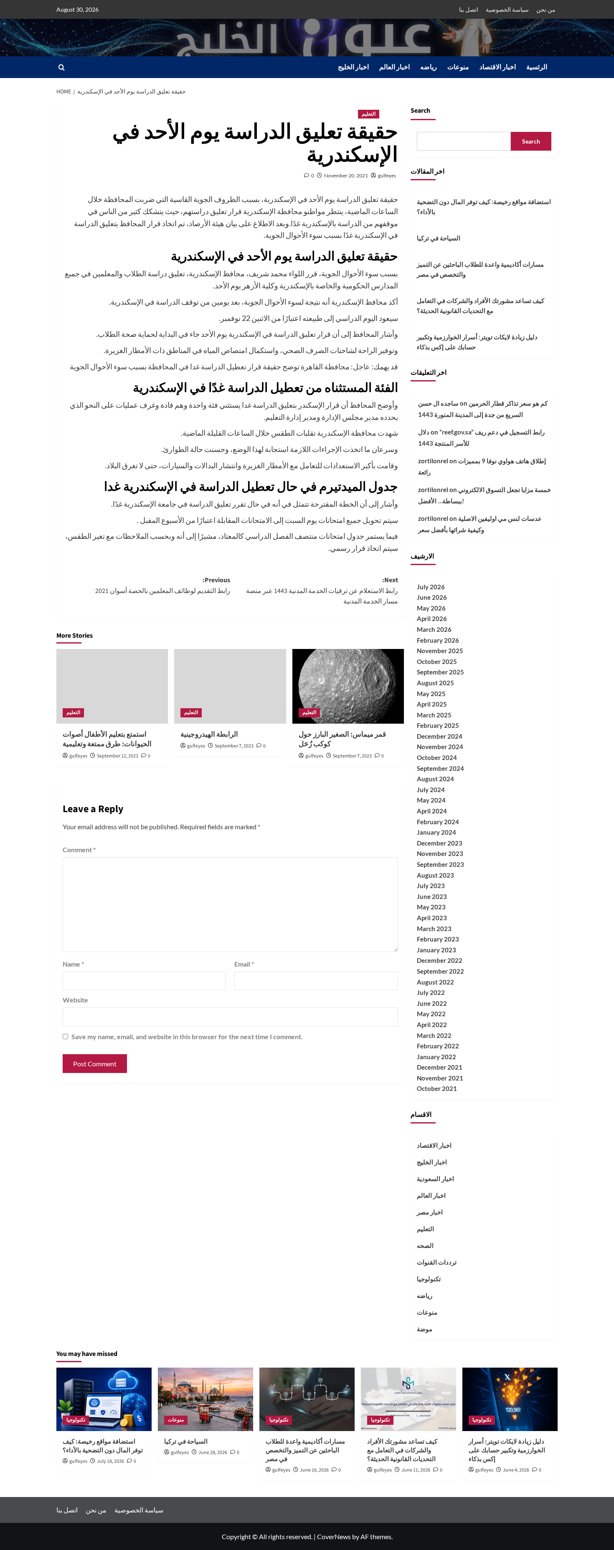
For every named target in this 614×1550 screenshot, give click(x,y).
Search (420, 110)
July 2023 (431, 885)
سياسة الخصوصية (507, 9)
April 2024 (432, 811)
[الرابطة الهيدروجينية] (230, 686)
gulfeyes (387, 175)
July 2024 (431, 789)
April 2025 (432, 704)
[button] (61, 67)
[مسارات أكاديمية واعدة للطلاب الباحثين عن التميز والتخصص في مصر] (307, 1399)
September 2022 (440, 971)
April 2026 (432, 618)
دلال (423, 432)
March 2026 (434, 629)
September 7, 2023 (234, 746)
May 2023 (431, 907)
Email (244, 964)
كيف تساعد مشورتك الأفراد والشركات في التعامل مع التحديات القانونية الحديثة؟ (480, 305)
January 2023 (436, 950)
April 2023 (432, 917)
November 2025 (440, 650)
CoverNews (334, 1536)
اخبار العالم (394, 67)
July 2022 (431, 992)
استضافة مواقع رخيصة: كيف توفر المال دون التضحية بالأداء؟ (484, 206)
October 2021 (437, 1088)
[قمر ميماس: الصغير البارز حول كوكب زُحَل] (348, 686)
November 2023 (440, 853)
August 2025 (435, 683)
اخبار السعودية (435, 1178)
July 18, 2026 (110, 1461)
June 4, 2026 (516, 1470)
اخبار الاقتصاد (498, 67)
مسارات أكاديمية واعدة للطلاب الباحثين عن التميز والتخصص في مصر (480, 269)
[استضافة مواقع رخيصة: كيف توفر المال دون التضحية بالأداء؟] (104, 1399)
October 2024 (437, 757)
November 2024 (440, 746)
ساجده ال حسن (438, 403)
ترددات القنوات (437, 1262)
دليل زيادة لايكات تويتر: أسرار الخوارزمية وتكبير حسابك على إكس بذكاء (477, 342)
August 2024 (435, 779)
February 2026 (438, 640)
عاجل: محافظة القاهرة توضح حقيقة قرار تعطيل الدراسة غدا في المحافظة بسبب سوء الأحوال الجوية (220, 366)
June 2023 (432, 896)
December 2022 (439, 960)
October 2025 (437, 661)
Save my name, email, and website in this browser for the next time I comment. (187, 1036)
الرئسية (536, 67)
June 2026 (432, 597)
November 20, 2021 (346, 175)
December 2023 (439, 843)
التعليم (369, 114)
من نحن (546, 9)
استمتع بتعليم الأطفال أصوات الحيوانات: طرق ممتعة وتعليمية (107, 740)
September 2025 (440, 672)
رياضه (428, 67)
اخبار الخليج (353, 67)
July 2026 (431, 587)
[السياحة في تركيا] (205, 1399)
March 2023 (434, 928)
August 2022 (435, 982)
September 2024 (440, 768)
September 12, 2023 (117, 756)
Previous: (162, 586)
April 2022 (432, 1024)
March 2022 (434, 1035)
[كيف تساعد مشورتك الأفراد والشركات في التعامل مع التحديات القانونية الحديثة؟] (408, 1399)
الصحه (425, 1245)
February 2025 (438, 725)
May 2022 (431, 1013)
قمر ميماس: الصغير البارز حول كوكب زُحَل (342, 740)
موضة (424, 1329)
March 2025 (434, 715)
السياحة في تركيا (438, 238)
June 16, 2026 (314, 1470)
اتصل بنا (468, 9)
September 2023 (440, 864)
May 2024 (431, 800)
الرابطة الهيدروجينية (209, 735)
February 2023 (438, 939)
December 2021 (439, 1067)
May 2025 (431, 693)
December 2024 (439, 736)
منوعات (458, 67)
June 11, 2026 (415, 1470)
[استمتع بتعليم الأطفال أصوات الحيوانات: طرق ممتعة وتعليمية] (112, 686)
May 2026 (431, 608)
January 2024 (436, 832)
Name (73, 964)
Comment (79, 849)
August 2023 (435, 875)
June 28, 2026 (212, 1452)
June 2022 (432, 1003)
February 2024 (438, 821)
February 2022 (438, 1046)
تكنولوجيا (429, 1278)
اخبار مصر (430, 1212)
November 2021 (440, 1078)
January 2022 (436, 1056)
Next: (322, 591)
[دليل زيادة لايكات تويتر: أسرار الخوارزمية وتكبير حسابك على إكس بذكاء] (510, 1399)
